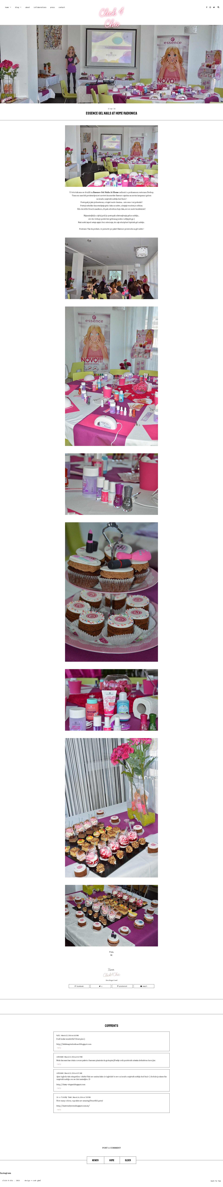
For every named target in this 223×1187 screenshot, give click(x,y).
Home (7, 7)
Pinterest (122, 986)
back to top (216, 1181)
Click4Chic (111, 974)
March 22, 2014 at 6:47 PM (73, 1057)
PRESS (52, 7)
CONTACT (62, 7)
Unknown (60, 1057)
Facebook (79, 986)
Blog (17, 7)
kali (58, 1035)
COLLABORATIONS (40, 7)
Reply (59, 1048)
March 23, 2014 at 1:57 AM (73, 1073)
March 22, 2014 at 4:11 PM (70, 1035)
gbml (39, 1181)
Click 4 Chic (111, 18)
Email (144, 986)
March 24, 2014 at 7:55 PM (81, 1097)
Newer (95, 1160)
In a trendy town (64, 1097)
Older (128, 1160)
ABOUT (27, 7)
